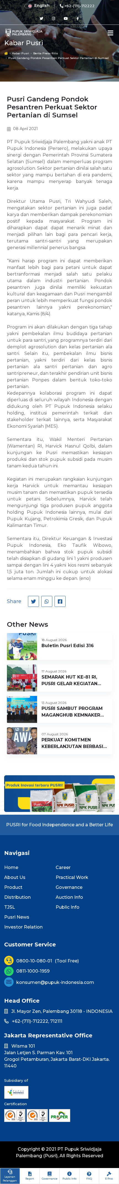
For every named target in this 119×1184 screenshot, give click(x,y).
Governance (69, 887)
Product (13, 887)
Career (63, 867)
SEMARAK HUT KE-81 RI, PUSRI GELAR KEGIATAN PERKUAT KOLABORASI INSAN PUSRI (69, 680)
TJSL (9, 907)
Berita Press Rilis (45, 53)
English (42, 5)
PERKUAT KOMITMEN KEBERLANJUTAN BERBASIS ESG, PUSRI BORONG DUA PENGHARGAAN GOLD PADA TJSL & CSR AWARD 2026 (74, 743)
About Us (14, 877)
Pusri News (16, 917)
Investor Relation (23, 927)
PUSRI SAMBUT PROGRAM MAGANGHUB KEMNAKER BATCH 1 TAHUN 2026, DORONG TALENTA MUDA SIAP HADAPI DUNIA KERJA (73, 712)
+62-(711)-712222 (79, 6)
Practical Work (72, 877)
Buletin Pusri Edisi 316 (68, 645)
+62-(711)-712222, (30, 1021)
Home (11, 867)
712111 (56, 1021)
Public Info (67, 907)
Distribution (17, 897)
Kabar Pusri (20, 53)
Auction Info (69, 897)
